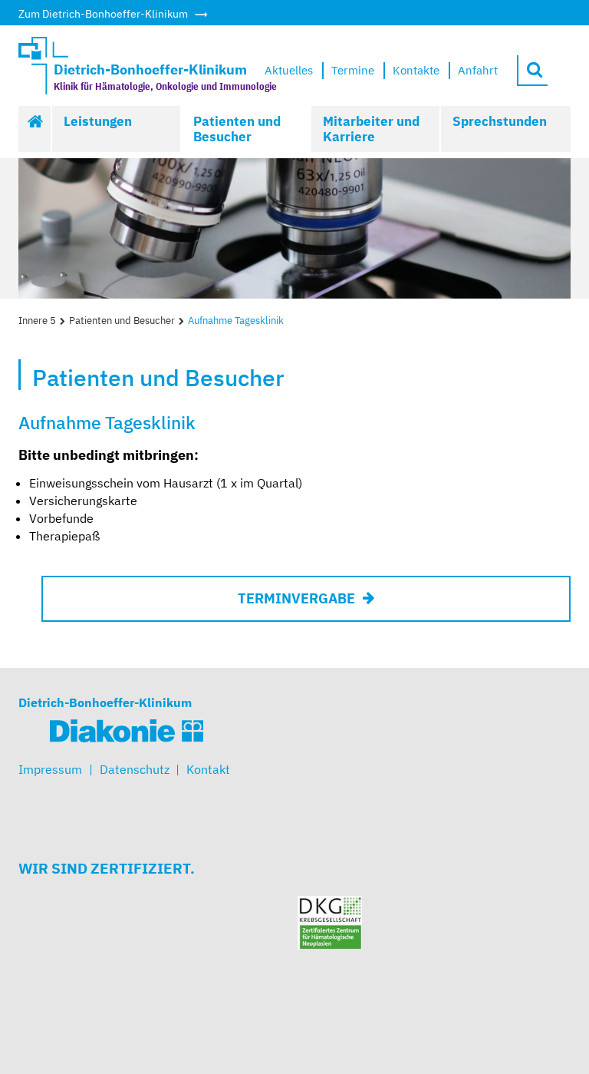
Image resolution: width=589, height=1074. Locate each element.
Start (35, 129)
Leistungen (98, 121)
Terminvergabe (296, 598)
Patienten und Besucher (237, 129)
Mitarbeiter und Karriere (371, 129)
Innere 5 (37, 320)
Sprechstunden (499, 121)
